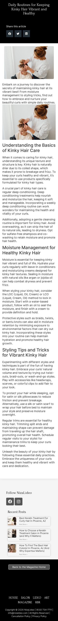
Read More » (23, 524)
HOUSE (13, 597)
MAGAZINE (25, 602)
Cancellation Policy (20, 616)
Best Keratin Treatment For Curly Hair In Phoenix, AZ (33, 519)
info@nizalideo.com (18, 613)
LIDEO (37, 597)
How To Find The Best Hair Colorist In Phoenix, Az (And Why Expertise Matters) (34, 548)
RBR (37, 602)
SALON (25, 597)
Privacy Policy (39, 616)
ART (46, 597)
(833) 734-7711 (44, 609)
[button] (53, 4)
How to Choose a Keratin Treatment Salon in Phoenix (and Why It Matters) (34, 533)
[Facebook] (10, 501)
